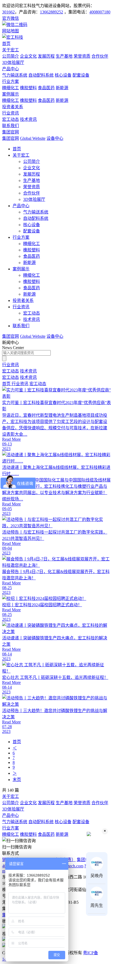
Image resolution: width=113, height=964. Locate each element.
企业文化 (28, 56)
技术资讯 (28, 119)
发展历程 (46, 56)
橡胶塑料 (28, 88)
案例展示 (10, 94)
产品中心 (10, 69)
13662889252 (51, 12)
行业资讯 (10, 113)
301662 (8, 12)
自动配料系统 (41, 75)
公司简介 (10, 56)
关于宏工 (10, 50)
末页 (17, 779)
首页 (6, 43)
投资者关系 (12, 107)
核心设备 (63, 75)
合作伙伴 (99, 56)
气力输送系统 (14, 75)
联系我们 (10, 125)
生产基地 (64, 56)
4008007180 (99, 12)
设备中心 (55, 138)
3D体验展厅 (13, 62)
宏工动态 (10, 119)
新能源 (62, 88)
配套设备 (81, 75)
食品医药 (46, 88)
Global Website (32, 138)
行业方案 (10, 81)
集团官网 (10, 132)
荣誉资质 (82, 56)
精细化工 (10, 88)
